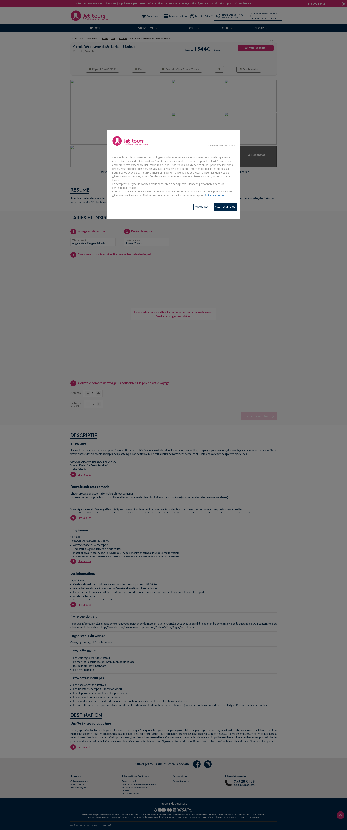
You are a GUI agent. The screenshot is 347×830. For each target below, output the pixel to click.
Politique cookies (214, 195)
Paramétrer (201, 206)
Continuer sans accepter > (221, 145)
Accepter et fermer (225, 206)
